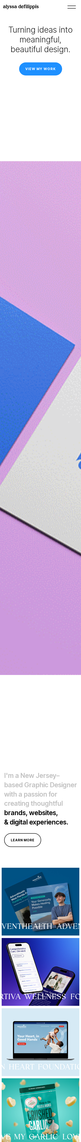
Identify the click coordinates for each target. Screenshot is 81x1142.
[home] (23, 7)
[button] (71, 6)
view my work (40, 69)
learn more (22, 840)
